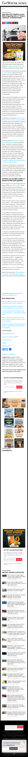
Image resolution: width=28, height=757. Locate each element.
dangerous (5, 360)
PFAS (20, 362)
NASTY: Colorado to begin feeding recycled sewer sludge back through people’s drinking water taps (16, 576)
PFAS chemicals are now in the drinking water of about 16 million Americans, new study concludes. (13, 319)
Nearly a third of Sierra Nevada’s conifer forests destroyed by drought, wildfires (16, 640)
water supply (18, 364)
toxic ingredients (10, 364)
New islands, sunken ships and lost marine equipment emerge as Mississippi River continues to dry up (16, 647)
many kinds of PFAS (15, 185)
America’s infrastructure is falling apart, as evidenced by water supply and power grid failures (16, 706)
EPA (7, 362)
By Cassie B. (15, 614)
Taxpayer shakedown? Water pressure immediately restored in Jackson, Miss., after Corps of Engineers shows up (16, 713)
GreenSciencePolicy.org (8, 337)
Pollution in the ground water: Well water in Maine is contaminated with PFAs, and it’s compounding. (14, 325)
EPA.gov (4, 343)
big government (15, 357)
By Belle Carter (15, 628)
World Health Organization (16, 366)
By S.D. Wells (15, 702)
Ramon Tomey (12, 20)
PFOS (3, 364)
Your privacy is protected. (8, 391)
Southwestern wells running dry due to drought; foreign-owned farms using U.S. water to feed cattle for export (16, 633)
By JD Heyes (15, 592)
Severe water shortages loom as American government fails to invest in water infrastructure (16, 584)
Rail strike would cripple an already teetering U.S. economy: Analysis (15, 590)
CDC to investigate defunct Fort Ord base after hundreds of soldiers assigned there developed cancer (15, 626)
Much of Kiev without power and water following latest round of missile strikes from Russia (16, 654)
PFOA (23, 362)
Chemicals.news (13, 267)
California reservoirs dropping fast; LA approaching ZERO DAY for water (16, 669)
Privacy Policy (11, 745)
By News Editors (16, 607)
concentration (19, 359)
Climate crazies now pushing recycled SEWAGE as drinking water (16, 681)
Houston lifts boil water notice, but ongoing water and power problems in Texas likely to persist (16, 612)
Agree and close (13, 748)
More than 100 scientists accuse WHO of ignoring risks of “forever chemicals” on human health (16, 596)
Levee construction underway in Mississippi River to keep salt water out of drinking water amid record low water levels (16, 662)
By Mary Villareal (16, 684)
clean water (11, 359)
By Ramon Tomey (16, 599)
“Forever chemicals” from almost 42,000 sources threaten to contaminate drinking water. (13, 312)
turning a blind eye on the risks (16, 66)
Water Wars (5, 366)
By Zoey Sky (15, 621)
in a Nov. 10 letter (7, 73)
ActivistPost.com (6, 340)
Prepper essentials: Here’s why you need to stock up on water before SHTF (15, 619)
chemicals (5, 359)
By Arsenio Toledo (16, 586)
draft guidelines (13, 360)
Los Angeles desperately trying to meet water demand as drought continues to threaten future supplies (16, 675)
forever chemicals (13, 362)
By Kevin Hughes (16, 709)
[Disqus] (14, 471)
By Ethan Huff (15, 579)
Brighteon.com (6, 346)
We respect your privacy (19, 734)
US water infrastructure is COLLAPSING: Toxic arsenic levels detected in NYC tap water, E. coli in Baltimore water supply (15, 689)
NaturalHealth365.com (8, 333)
